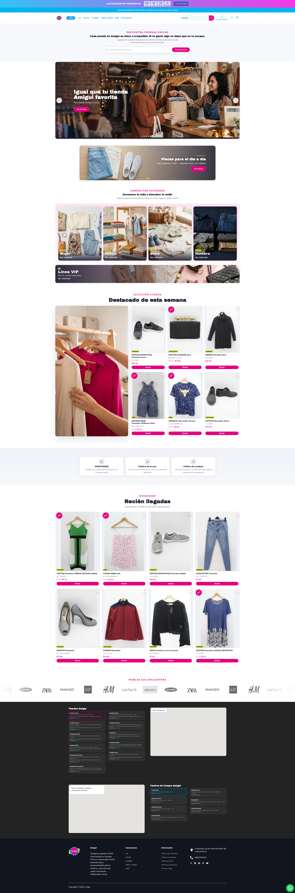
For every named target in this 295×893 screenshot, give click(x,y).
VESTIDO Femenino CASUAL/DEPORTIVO (214, 650)
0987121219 (77, 740)
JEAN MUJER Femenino (206, 573)
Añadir (148, 367)
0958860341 (77, 771)
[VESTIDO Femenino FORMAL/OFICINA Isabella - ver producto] (77, 541)
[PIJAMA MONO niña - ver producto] (124, 541)
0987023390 (77, 729)
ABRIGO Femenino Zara (215, 355)
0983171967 (117, 747)
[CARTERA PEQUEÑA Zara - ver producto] (185, 329)
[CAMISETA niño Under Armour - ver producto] (185, 395)
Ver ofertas (198, 169)
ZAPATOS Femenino (65, 650)
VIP (127, 853)
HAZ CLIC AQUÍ (181, 4)
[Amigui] (59, 18)
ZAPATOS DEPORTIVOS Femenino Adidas (168, 573)
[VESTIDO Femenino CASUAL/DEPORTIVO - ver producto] (217, 618)
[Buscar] (211, 18)
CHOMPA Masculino (111, 650)
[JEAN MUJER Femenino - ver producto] (217, 541)
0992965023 (117, 758)
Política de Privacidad (169, 853)
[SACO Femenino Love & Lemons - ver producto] (171, 618)
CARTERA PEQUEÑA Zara (179, 355)
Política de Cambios (168, 857)
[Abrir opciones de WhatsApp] (290, 888)
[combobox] (197, 17)
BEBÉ (127, 868)
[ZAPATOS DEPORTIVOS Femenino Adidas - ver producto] (171, 541)
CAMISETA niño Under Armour (181, 421)
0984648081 (77, 718)
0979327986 (117, 718)
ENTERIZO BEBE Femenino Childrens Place (143, 422)
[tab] (142, 136)
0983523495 (117, 728)
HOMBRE (129, 861)
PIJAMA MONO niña (111, 573)
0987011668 (77, 761)
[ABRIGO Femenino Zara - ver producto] (222, 329)
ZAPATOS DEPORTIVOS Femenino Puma (142, 356)
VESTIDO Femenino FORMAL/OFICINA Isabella (77, 573)
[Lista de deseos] (232, 17)
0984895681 (117, 737)
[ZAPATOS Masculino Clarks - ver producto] (222, 395)
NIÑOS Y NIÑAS (131, 865)
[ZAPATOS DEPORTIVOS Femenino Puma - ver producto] (148, 329)
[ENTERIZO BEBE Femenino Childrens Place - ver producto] (148, 395)
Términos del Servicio (169, 865)
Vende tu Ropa (166, 868)
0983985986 (77, 750)
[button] (238, 17)
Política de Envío (167, 861)
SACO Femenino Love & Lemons (164, 650)
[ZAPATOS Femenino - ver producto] (77, 618)
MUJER (128, 857)
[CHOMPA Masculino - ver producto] (124, 618)
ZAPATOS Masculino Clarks (217, 421)
